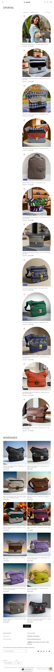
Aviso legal (39, 668)
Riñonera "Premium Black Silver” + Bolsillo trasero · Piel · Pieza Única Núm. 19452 (38, 467)
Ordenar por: (26, 12)
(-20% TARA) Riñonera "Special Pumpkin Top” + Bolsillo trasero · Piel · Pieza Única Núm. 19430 (35, 393)
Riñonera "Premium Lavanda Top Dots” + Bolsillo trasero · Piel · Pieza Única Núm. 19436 (14, 589)
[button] (2, 2)
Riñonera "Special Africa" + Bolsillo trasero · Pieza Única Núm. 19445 (38, 497)
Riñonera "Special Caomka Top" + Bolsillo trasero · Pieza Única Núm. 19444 (14, 528)
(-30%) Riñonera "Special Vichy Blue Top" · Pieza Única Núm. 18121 (35, 114)
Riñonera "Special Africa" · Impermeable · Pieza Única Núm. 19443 (38, 528)
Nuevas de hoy (6, 636)
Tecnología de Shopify (13, 667)
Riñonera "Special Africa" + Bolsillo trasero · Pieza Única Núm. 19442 (14, 558)
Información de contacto (46, 668)
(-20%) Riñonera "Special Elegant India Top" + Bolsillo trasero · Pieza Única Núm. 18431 (35, 357)
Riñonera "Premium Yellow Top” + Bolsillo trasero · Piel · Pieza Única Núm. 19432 (38, 589)
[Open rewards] (50, 668)
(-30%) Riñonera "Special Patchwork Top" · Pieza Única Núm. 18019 (35, 148)
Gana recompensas (7, 639)
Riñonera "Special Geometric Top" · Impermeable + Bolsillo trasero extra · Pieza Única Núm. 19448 (14, 497)
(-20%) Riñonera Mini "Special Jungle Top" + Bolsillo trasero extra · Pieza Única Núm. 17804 (36, 218)
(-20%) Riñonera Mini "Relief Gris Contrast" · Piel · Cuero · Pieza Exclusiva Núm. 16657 (36, 253)
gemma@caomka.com (35, 639)
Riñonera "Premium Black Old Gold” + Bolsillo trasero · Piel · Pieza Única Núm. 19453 (15, 467)
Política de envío (48, 667)
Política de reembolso (22, 667)
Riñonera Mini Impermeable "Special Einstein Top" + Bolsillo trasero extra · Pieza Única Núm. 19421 (39, 619)
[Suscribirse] (25, 651)
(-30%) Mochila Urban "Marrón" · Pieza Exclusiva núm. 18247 (34, 182)
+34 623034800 (35, 636)
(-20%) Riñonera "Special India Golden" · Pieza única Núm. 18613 (35, 288)
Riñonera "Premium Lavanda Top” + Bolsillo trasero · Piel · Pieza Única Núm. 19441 (38, 558)
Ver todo (27, 626)
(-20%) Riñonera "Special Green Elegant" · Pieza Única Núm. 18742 (35, 322)
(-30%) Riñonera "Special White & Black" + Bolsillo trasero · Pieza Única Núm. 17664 (36, 79)
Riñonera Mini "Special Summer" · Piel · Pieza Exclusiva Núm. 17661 (35, 44)
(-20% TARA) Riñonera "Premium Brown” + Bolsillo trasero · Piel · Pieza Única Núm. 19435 (36, 428)
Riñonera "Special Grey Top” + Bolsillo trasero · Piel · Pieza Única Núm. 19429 (14, 619)
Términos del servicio (40, 667)
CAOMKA (8, 667)
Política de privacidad (31, 667)
